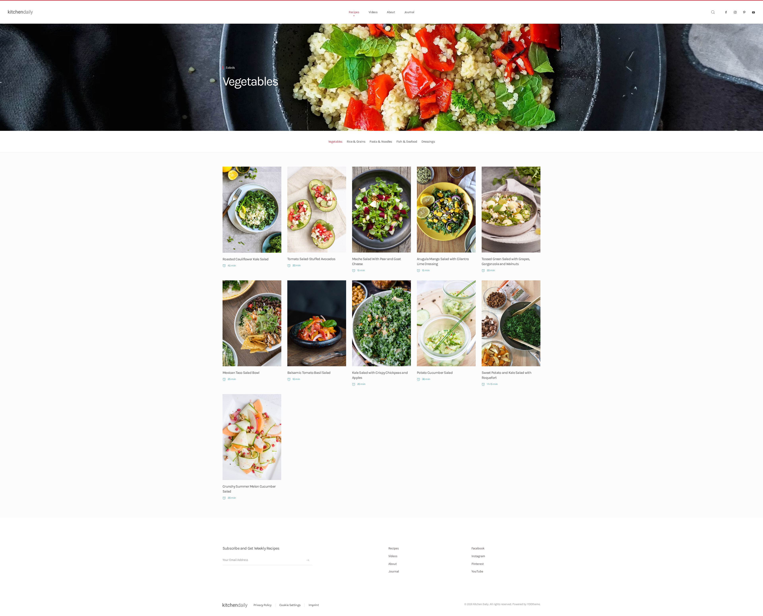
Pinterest (478, 564)
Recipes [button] (354, 12)
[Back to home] (20, 12)
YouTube (477, 571)
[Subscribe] (308, 560)
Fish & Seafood (406, 141)
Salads (230, 67)
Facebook (478, 548)
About (391, 12)
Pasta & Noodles (381, 141)
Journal (409, 12)
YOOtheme (533, 604)
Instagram (478, 556)
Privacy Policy (262, 605)
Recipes (393, 548)
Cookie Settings (289, 605)
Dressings (428, 141)
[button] (713, 12)
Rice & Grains (356, 141)
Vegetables (250, 81)
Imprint (314, 605)
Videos (373, 12)
